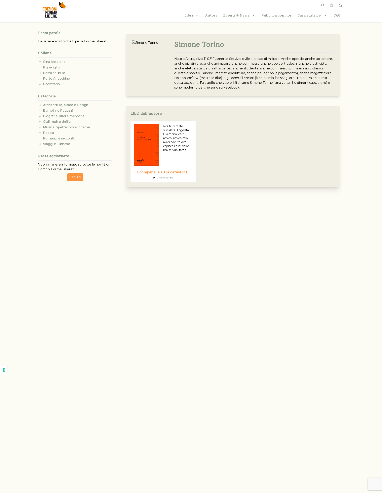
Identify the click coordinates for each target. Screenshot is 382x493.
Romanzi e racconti (58, 138)
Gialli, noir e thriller (57, 122)
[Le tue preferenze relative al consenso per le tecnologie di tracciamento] (4, 370)
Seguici (75, 177)
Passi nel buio (54, 73)
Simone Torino (165, 177)
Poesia (48, 133)
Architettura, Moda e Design (65, 105)
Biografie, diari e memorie (63, 116)
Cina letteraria (54, 62)
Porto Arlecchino (56, 78)
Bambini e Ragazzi (58, 110)
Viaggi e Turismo (56, 144)
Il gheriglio (51, 67)
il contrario (51, 84)
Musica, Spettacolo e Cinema (66, 127)
